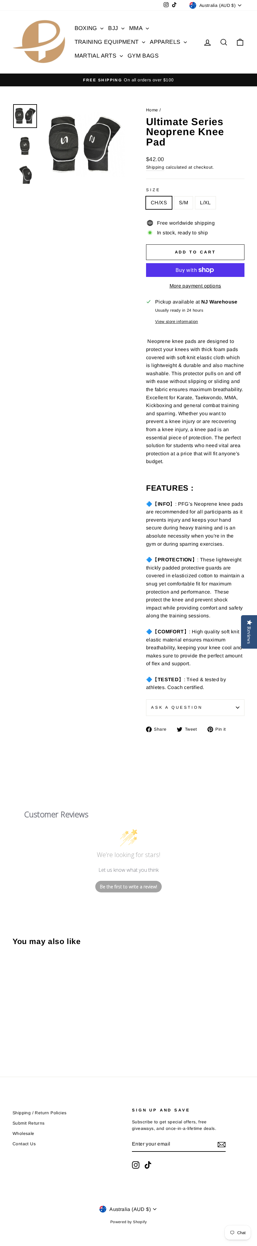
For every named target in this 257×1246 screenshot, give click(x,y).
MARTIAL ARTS (96, 56)
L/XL (205, 202)
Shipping (155, 167)
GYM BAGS (143, 56)
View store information (176, 321)
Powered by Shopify (128, 1222)
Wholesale (23, 1133)
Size (153, 189)
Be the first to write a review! (128, 887)
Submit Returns (29, 1123)
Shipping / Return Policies (39, 1113)
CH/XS (159, 202)
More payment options (195, 286)
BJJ (114, 28)
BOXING (87, 28)
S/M (183, 202)
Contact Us (24, 1143)
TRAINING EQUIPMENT (108, 42)
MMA (136, 28)
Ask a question (176, 707)
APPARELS (166, 42)
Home (152, 110)
